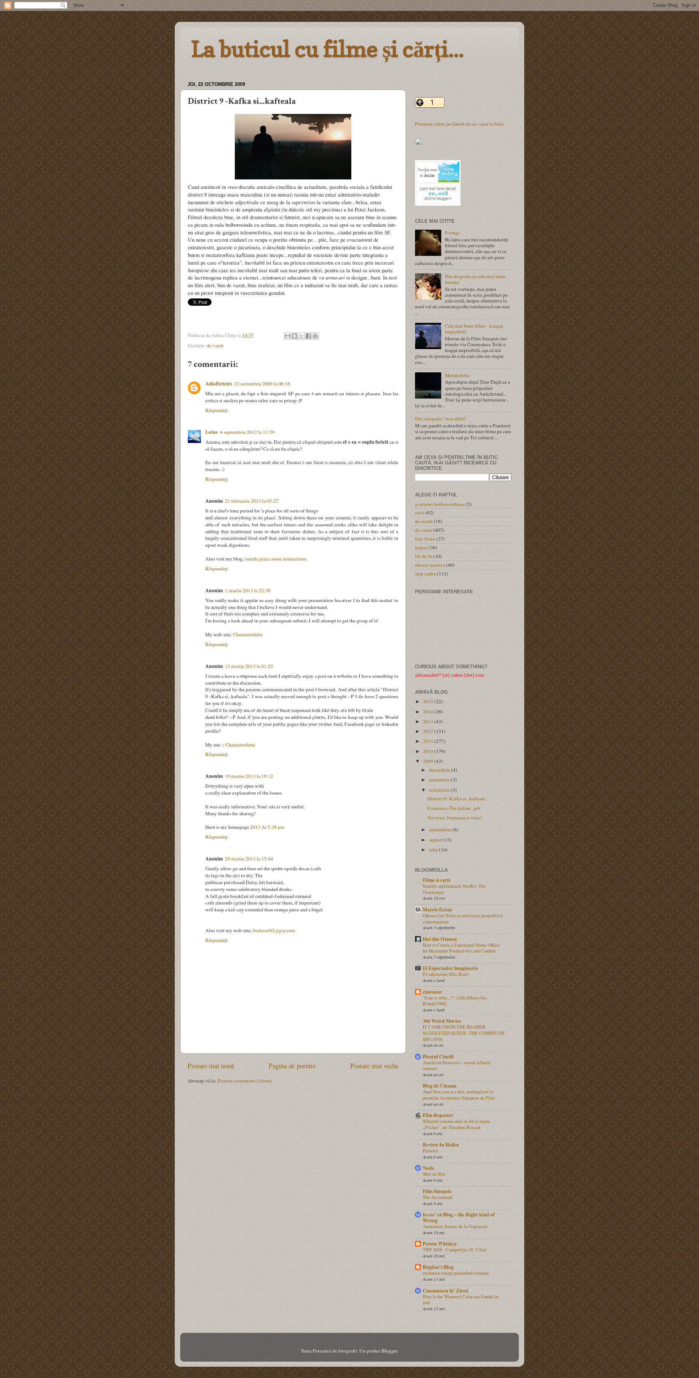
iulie (434, 849)
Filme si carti (436, 880)
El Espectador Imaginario (450, 968)
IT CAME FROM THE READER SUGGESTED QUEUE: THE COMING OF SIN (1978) (464, 1032)
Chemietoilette (248, 634)
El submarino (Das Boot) (446, 974)
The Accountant (438, 1197)
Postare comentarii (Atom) (245, 1080)
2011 (428, 741)
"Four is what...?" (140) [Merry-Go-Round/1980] (455, 1000)
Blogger (390, 1350)
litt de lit (423, 556)
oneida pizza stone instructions (276, 558)
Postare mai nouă (210, 1065)
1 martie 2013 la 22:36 (247, 590)
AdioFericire (218, 383)
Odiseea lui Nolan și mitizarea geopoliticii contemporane (463, 918)
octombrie (440, 790)
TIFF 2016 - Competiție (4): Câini (454, 1249)
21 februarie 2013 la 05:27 (252, 501)
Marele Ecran (437, 909)
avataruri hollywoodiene (440, 504)
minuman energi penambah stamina (456, 1273)
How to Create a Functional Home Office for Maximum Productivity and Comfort (461, 948)
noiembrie (440, 779)
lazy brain (425, 538)
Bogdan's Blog (438, 1267)
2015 (428, 701)
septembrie (440, 829)
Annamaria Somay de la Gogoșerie (455, 1226)
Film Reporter (438, 1115)
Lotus (211, 432)
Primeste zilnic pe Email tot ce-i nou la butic (459, 123)
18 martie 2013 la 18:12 (249, 776)
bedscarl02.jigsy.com (274, 930)
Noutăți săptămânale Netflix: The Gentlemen (454, 889)
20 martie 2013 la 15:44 (249, 858)
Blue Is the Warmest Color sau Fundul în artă (460, 1299)
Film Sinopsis (437, 1191)
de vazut (215, 345)
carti (419, 512)
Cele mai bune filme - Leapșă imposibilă (474, 328)
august (436, 839)
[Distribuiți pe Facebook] (308, 336)
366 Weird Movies (442, 1021)
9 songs (452, 232)
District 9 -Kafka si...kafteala (456, 798)
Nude (428, 1168)
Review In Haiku (441, 1144)
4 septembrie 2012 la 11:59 (247, 432)
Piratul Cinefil (438, 1056)
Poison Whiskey (440, 1243)
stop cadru (425, 573)
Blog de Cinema (440, 1085)
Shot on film (434, 1174)
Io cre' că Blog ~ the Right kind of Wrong (459, 1217)
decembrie (440, 770)
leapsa (421, 547)
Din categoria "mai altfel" (441, 418)
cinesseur (432, 991)
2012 (428, 731)
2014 (428, 711)
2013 (428, 721)
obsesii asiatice (430, 565)
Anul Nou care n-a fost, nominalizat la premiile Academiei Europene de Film (459, 1094)
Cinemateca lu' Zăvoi (445, 1290)
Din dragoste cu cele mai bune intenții (475, 279)
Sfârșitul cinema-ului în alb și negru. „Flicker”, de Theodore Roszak (457, 1124)
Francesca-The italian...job (453, 808)
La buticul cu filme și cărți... (327, 49)
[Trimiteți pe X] (301, 336)
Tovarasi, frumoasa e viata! (454, 817)
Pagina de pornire (292, 1065)
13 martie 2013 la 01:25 (249, 666)
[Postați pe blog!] (294, 336)
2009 (428, 761)
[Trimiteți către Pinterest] (315, 336)
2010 (428, 751)
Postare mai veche (374, 1065)
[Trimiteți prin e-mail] (287, 336)
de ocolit (424, 521)
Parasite (430, 1150)
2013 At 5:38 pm (267, 827)
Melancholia (457, 375)
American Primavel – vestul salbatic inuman (457, 1065)
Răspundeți (216, 410)
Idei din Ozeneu (440, 939)
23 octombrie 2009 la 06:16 (262, 383)
